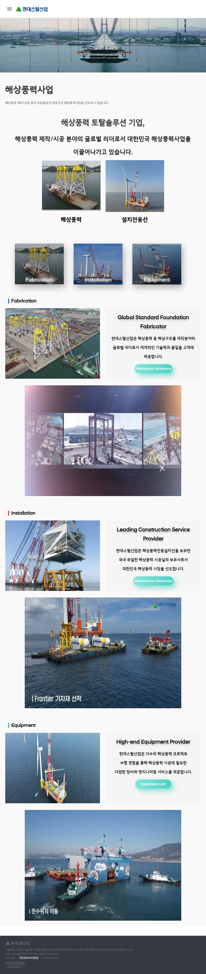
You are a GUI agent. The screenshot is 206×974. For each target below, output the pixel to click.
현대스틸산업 (31, 9)
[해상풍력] (71, 186)
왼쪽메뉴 (9, 8)
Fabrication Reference (153, 369)
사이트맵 (10, 958)
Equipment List (153, 784)
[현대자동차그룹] (15, 965)
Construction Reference (153, 581)
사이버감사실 (50, 958)
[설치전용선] (135, 186)
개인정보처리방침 (28, 958)
